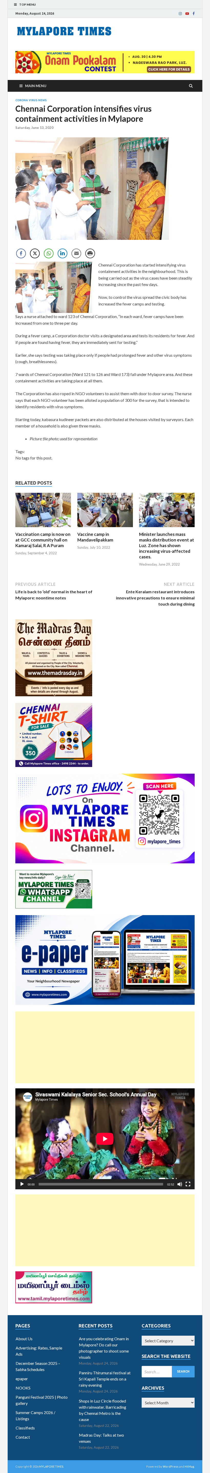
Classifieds (25, 1427)
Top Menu (27, 4)
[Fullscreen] (188, 1184)
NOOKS (23, 1387)
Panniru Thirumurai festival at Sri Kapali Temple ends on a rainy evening (105, 1378)
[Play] (22, 1184)
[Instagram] (180, 13)
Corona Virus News (31, 100)
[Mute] (179, 1184)
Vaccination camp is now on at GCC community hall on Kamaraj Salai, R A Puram (42, 539)
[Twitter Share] (35, 253)
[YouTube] (187, 13)
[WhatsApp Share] (49, 253)
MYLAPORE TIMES (51, 1466)
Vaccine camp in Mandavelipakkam (95, 537)
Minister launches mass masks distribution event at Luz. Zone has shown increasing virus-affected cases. (166, 545)
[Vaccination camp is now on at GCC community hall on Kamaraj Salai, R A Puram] (43, 528)
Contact (23, 1437)
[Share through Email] (76, 253)
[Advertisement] (105, 1047)
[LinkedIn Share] (62, 253)
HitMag (189, 1466)
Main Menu (35, 86)
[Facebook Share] (21, 253)
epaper (22, 1378)
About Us (24, 1338)
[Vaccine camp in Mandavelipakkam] (105, 528)
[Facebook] (193, 13)
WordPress (170, 1466)
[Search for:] (168, 1371)
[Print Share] (90, 253)
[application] (105, 1138)
